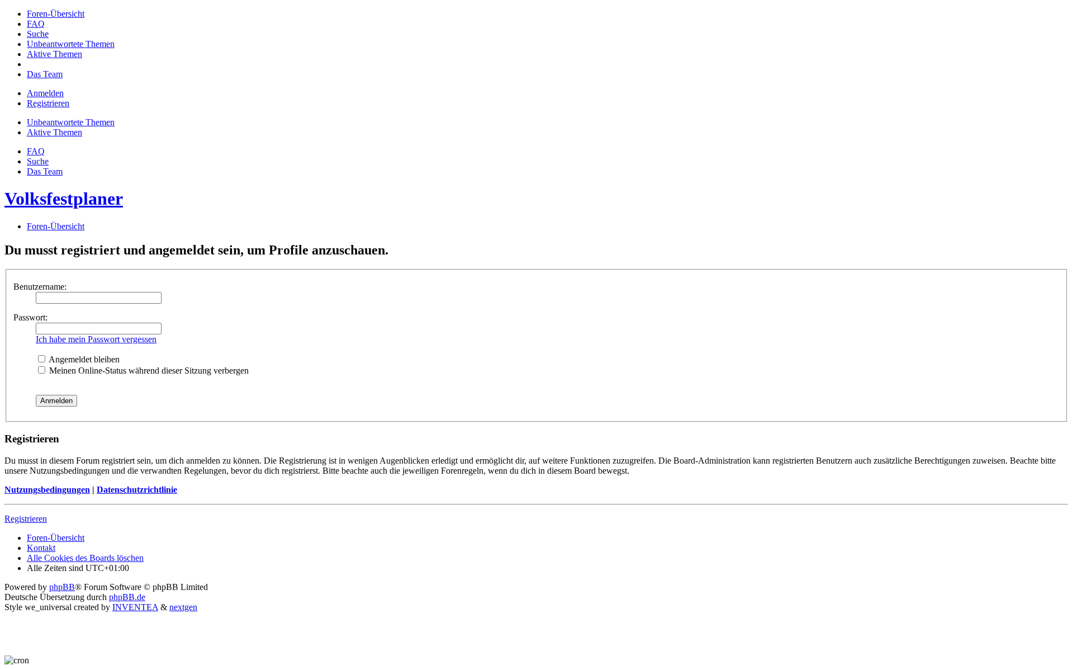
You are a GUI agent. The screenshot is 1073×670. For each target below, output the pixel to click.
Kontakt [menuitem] (41, 548)
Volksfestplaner (63, 198)
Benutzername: (40, 286)
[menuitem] (55, 13)
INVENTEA (135, 607)
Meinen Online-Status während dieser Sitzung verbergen (148, 370)
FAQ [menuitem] (36, 151)
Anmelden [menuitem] (45, 93)
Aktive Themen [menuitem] (54, 132)
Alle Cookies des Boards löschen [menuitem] (85, 558)
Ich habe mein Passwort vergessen (96, 339)
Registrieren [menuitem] (48, 103)
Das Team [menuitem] (45, 171)
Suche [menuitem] (38, 161)
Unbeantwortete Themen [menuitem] (71, 122)
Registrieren (25, 518)
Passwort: (30, 317)
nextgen (183, 607)
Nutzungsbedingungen (47, 489)
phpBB (62, 587)
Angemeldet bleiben (83, 359)
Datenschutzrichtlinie (137, 489)
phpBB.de (127, 597)
